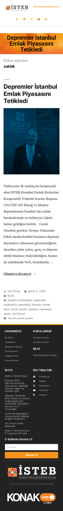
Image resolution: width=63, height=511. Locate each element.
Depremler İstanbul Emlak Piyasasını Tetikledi (30, 93)
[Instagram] (31, 19)
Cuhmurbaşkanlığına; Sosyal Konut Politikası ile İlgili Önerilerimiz (17, 416)
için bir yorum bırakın (20, 318)
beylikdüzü (10, 304)
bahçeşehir (25, 300)
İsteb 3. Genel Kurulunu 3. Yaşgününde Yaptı (17, 432)
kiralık (23, 309)
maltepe (33, 309)
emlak (46, 304)
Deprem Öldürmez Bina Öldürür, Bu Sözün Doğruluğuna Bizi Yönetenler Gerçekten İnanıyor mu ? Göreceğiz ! (17, 402)
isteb (7, 309)
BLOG (10, 295)
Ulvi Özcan (14, 291)
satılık (7, 313)
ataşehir (12, 300)
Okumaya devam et (20, 273)
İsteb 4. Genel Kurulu (16, 376)
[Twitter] (24, 19)
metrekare (45, 309)
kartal (14, 309)
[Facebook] (17, 19)
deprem (36, 304)
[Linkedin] (46, 19)
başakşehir (39, 300)
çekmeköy (24, 304)
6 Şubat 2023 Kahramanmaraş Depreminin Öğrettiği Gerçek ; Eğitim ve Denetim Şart (16, 386)
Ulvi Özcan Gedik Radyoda (14, 425)
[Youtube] (38, 19)
